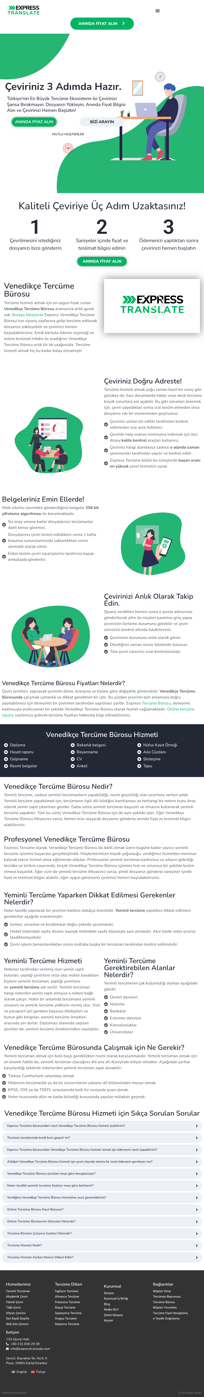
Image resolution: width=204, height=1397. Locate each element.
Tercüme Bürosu (156, 703)
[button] (157, 11)
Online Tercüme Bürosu (14, 1392)
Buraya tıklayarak (27, 314)
